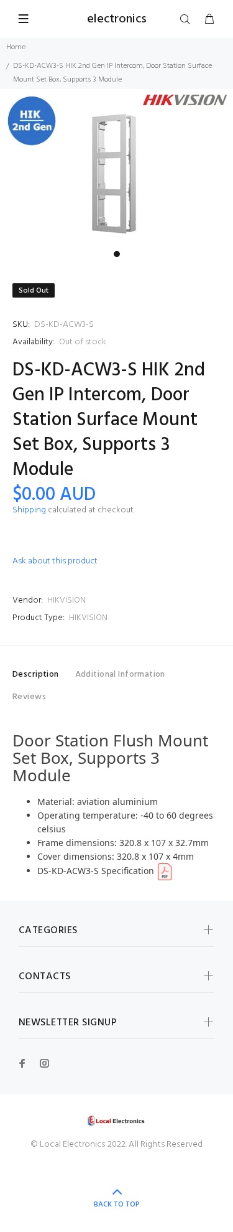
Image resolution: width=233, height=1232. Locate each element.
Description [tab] (35, 674)
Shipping (29, 510)
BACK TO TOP (117, 1204)
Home (15, 47)
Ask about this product (55, 561)
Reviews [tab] (29, 697)
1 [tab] (117, 254)
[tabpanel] (116, 167)
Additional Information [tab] (120, 674)
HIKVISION (66, 600)
